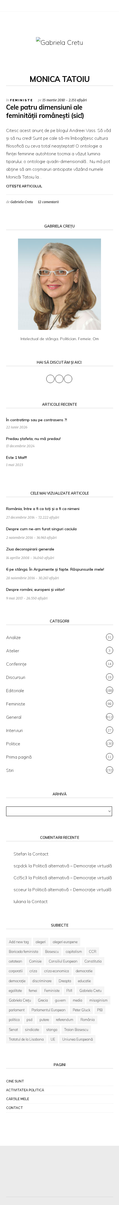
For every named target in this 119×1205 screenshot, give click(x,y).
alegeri (41, 942)
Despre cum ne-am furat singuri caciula (41, 528)
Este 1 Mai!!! (16, 457)
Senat (13, 1029)
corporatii (16, 971)
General (13, 717)
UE (53, 1039)
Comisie (35, 961)
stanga (51, 1029)
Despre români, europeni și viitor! (35, 589)
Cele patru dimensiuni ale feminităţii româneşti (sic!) (45, 111)
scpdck (20, 865)
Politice (13, 743)
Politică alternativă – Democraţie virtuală (72, 865)
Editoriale (15, 690)
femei (33, 990)
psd (29, 1019)
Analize (13, 637)
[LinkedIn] (22, 6)
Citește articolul (24, 186)
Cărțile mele (17, 1099)
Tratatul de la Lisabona (26, 1039)
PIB (100, 1010)
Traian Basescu (76, 1029)
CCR (92, 951)
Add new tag (19, 942)
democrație (17, 981)
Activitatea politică (25, 1090)
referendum (64, 1019)
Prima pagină (19, 757)
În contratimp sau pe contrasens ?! (36, 419)
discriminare (41, 981)
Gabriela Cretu (22, 202)
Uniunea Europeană (77, 1039)
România (88, 1019)
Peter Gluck (81, 1010)
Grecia (43, 1000)
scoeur (20, 889)
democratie (84, 971)
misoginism (98, 1000)
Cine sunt (15, 1081)
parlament (17, 1010)
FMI (69, 990)
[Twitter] (16, 6)
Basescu (52, 951)
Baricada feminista (23, 951)
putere (44, 1019)
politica (14, 1019)
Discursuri (15, 677)
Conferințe (16, 664)
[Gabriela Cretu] (59, 42)
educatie (84, 981)
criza (33, 971)
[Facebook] (9, 6)
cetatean (15, 961)
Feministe (21, 100)
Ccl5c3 (20, 877)
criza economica (56, 971)
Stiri (10, 770)
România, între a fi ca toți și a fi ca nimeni (42, 508)
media (77, 1000)
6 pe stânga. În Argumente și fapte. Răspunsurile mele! (55, 569)
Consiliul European (63, 961)
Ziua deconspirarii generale (30, 549)
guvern (60, 1000)
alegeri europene (65, 942)
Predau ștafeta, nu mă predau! (33, 438)
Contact (40, 854)
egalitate (15, 990)
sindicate (32, 1029)
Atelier (12, 650)
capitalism (74, 951)
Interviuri (14, 730)
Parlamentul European (49, 1010)
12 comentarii (48, 202)
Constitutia (93, 961)
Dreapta (65, 981)
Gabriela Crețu (20, 1000)
